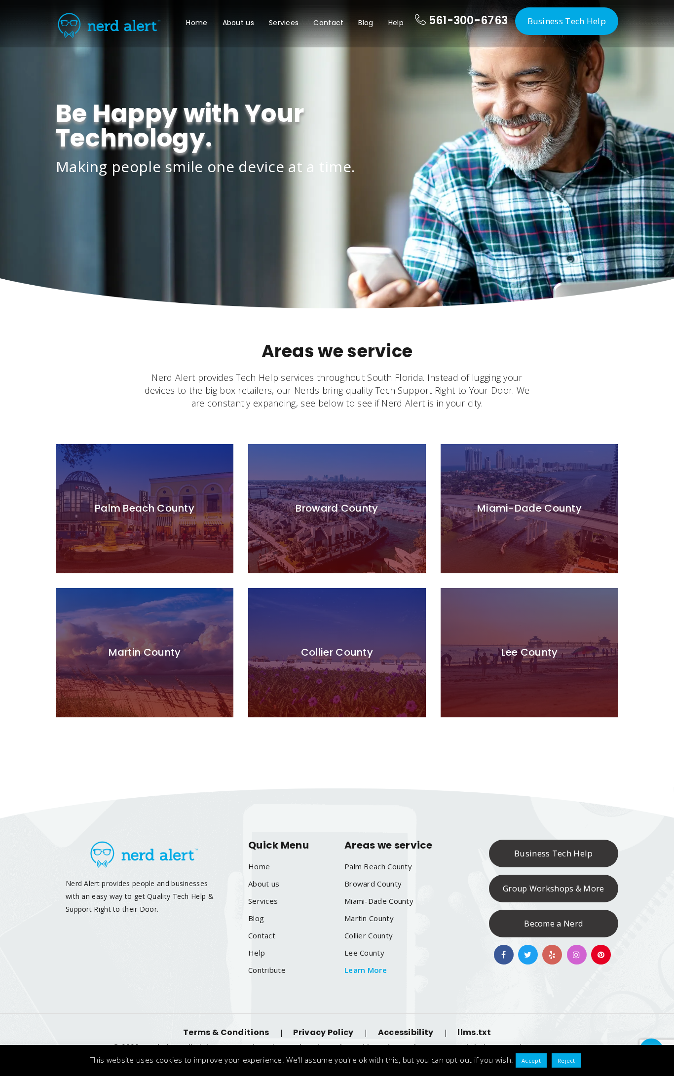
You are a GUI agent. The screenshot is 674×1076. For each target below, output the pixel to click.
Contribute (267, 970)
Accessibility (406, 1032)
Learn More (365, 970)
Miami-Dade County (378, 901)
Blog (365, 23)
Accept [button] (531, 1060)
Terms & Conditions (226, 1032)
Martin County (369, 918)
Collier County (368, 935)
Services (284, 23)
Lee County (364, 953)
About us (238, 23)
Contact (328, 23)
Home (196, 23)
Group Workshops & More (553, 888)
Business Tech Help (566, 21)
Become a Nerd (553, 923)
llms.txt (473, 1032)
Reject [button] (566, 1060)
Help (396, 23)
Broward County (373, 884)
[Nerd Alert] (108, 23)
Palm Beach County (378, 866)
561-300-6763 (467, 20)
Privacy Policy (323, 1032)
